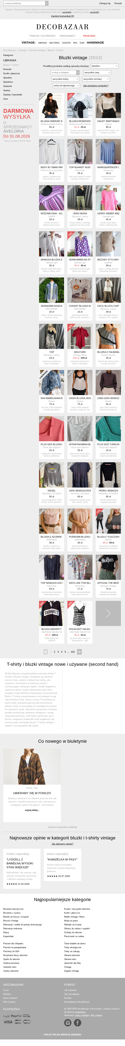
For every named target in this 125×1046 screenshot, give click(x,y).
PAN (75, 43)
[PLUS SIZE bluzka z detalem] (51, 428)
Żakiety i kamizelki (12, 94)
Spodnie (7, 77)
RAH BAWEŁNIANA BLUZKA (55, 398)
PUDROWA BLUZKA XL (81, 536)
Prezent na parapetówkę (14, 947)
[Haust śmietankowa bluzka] (108, 105)
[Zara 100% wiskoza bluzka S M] (108, 382)
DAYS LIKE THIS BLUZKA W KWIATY (88, 583)
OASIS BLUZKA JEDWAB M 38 (85, 398)
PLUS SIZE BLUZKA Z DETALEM (58, 444)
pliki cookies (96, 1015)
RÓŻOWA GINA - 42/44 (53, 213)
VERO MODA (80, 213)
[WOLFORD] (79, 336)
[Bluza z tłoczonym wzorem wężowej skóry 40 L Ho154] (108, 521)
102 (73, 651)
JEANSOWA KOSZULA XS (54, 306)
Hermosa (80, 170)
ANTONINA (51, 309)
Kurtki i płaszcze (11, 73)
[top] (51, 336)
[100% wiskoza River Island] (79, 474)
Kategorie (8, 55)
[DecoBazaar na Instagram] (67, 1022)
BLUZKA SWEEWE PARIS (54, 121)
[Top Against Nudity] (79, 151)
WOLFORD (80, 352)
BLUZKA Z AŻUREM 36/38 (54, 536)
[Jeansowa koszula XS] (51, 290)
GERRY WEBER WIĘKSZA (111, 213)
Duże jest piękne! (52, 447)
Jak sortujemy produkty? (95, 85)
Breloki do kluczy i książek (16, 917)
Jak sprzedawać (71, 994)
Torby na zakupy (72, 951)
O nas (6, 990)
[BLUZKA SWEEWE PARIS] (51, 105)
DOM (82, 43)
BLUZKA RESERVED (80, 121)
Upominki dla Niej (72, 963)
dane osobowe (82, 1015)
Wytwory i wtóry (80, 216)
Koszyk (118, 3)
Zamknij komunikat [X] (62, 16)
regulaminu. (80, 1012)
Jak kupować (70, 990)
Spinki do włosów (11, 959)
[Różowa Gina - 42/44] (51, 197)
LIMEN (51, 216)
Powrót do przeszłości (52, 170)
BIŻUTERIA (54, 43)
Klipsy (6, 932)
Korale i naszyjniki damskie (77, 909)
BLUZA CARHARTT (52, 629)
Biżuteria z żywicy (12, 913)
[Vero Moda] (79, 197)
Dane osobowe (10, 998)
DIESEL (52, 490)
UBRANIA (42, 43)
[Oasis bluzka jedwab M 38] (79, 382)
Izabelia (108, 262)
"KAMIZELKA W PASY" (62, 859)
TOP (51, 352)
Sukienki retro (9, 967)
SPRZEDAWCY (67, 36)
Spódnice (8, 82)
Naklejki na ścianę (72, 924)
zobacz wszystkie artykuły (62, 827)
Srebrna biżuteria (11, 963)
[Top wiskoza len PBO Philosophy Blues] (51, 567)
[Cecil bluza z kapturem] (108, 290)
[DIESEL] (51, 474)
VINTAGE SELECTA (51, 632)
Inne (5, 99)
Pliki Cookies (9, 1002)
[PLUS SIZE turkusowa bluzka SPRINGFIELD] (108, 428)
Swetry (6, 90)
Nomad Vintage (108, 586)
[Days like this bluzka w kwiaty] (79, 567)
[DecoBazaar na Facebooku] (77, 1022)
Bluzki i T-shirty (11, 65)
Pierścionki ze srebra (74, 936)
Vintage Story (80, 355)
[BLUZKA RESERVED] (79, 105)
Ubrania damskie (72, 955)
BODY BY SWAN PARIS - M (55, 167)
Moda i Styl (32, 788)
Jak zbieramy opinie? (62, 844)
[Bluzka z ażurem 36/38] (51, 521)
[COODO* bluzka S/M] (79, 290)
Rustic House (108, 355)
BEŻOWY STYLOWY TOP (110, 259)
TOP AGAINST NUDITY (81, 167)
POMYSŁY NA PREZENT (43, 36)
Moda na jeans (71, 920)
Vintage (67, 967)
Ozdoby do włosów (73, 932)
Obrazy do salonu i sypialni (77, 928)
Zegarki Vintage (71, 971)
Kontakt (67, 998)
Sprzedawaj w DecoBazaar (76, 1002)
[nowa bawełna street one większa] (79, 243)
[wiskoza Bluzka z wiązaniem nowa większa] (51, 243)
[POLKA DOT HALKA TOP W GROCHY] (79, 613)
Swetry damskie (10, 971)
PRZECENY (89, 36)
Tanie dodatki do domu (74, 943)
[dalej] (108, 613)
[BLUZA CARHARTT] (51, 613)
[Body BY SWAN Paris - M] (51, 151)
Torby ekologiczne (72, 947)
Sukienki (7, 86)
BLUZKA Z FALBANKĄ (108, 352)
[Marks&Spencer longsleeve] (108, 151)
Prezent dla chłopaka (13, 943)
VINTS (108, 539)
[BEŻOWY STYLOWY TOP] (108, 243)
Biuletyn (7, 994)
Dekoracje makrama (12, 928)
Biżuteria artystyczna (13, 909)
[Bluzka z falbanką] (108, 336)
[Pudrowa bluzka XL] (79, 521)
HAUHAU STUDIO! (51, 493)
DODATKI (66, 43)
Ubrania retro (70, 959)
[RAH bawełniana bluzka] (51, 382)
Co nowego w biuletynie (62, 741)
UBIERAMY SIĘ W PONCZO (32, 793)
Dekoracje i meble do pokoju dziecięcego (22, 924)
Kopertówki (8, 936)
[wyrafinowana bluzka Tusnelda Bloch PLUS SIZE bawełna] (79, 428)
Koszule (7, 69)
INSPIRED (51, 539)
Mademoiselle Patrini (51, 124)
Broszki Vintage (10, 920)
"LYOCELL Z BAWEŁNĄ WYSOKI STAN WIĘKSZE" (20, 863)
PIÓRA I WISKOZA (108, 490)
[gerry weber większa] (108, 197)
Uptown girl (108, 216)
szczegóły (66, 12)
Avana (108, 124)
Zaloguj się (105, 3)
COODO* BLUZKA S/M (80, 306)
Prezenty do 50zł (11, 951)
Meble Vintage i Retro (74, 917)
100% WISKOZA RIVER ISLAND (85, 490)
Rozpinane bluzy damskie (15, 955)
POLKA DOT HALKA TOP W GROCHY (88, 629)
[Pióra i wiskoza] (108, 474)
